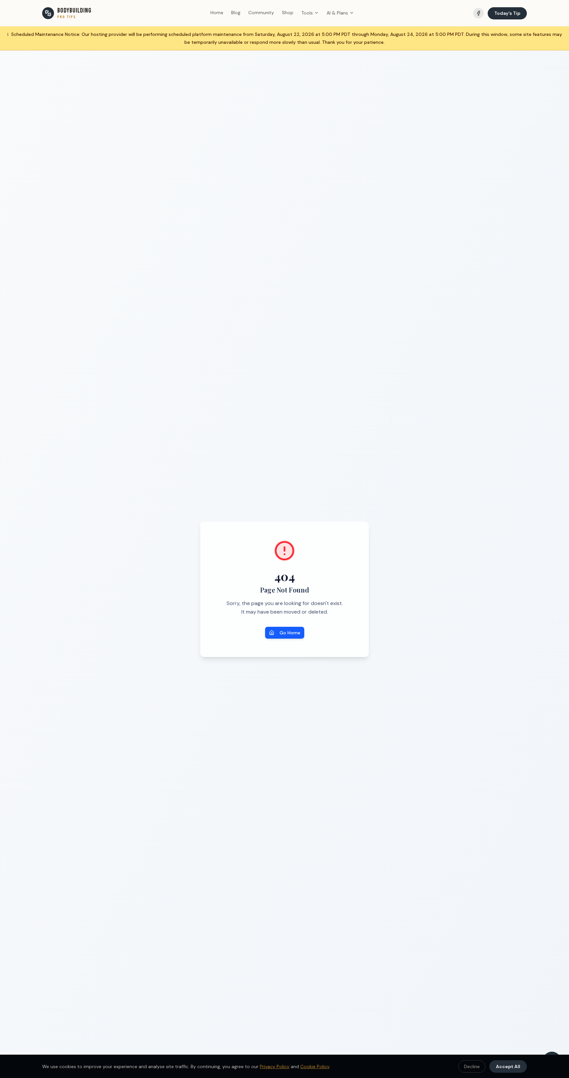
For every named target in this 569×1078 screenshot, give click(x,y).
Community (261, 12)
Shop (287, 12)
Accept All (508, 1066)
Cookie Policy (314, 1066)
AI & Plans (337, 13)
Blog (235, 12)
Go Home (290, 633)
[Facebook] (478, 13)
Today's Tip (507, 13)
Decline (472, 1066)
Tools (307, 13)
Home (216, 12)
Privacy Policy (274, 1066)
